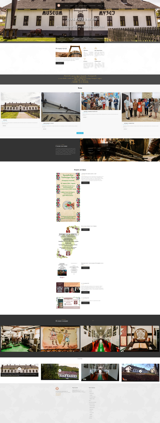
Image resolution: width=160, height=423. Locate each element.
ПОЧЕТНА (66, 5)
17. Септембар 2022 (85, 297)
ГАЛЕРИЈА (99, 5)
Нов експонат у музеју (49, 123)
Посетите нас (85, 182)
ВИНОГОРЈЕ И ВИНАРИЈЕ (83, 5)
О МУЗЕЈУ (71, 5)
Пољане (90, 152)
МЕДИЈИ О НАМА (92, 398)
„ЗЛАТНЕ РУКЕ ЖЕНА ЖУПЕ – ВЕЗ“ (88, 173)
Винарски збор (89, 38)
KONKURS (5, 120)
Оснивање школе (98, 61)
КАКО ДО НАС (92, 393)
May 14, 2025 (3, 121)
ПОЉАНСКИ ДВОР (92, 405)
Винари (99, 150)
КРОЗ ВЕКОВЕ (92, 412)
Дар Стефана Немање (98, 50)
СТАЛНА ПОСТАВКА (92, 5)
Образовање (86, 50)
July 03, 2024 (84, 112)
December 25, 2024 (44, 124)
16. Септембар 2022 (85, 283)
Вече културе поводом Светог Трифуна (89, 226)
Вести (80, 88)
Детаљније (60, 63)
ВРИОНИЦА (91, 409)
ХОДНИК (91, 414)
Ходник (108, 150)
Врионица (86, 39)
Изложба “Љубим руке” (129, 123)
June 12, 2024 (124, 124)
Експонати (85, 61)
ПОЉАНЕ (91, 416)
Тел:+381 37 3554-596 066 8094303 (98, 38)
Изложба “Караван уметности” (90, 111)
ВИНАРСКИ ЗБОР (92, 407)
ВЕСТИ (76, 5)
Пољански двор (84, 38)
